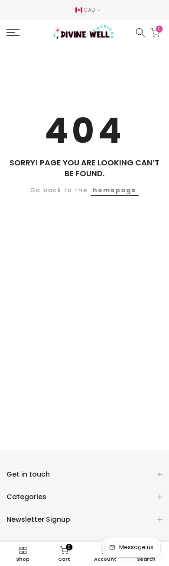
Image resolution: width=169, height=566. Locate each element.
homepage (114, 190)
